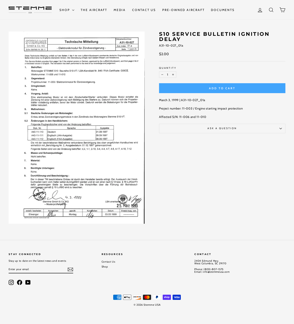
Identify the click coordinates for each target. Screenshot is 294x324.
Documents (222, 10)
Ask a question (222, 128)
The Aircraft (94, 10)
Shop (65, 10)
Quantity (167, 68)
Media (120, 10)
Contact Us (144, 10)
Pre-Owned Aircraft (183, 10)
